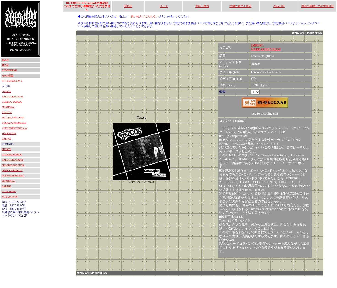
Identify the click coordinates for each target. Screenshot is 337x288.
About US (279, 6)
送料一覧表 (202, 6)
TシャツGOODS (10, 196)
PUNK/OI (6, 91)
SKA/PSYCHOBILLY (12, 170)
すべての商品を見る (12, 81)
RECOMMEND (9, 70)
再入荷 (5, 65)
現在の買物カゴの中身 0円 (317, 6)
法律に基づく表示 (240, 6)
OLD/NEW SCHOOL (12, 102)
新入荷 (5, 59)
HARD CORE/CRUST (12, 96)
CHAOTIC (7, 112)
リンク (164, 6)
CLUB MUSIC (9, 191)
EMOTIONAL (8, 107)
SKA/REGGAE (9, 133)
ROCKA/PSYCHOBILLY (14, 123)
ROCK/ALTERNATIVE (13, 175)
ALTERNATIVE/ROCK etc (14, 128)
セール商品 (7, 75)
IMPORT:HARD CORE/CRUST (266, 47)
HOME (128, 6)
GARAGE (6, 138)
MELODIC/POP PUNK (13, 117)
